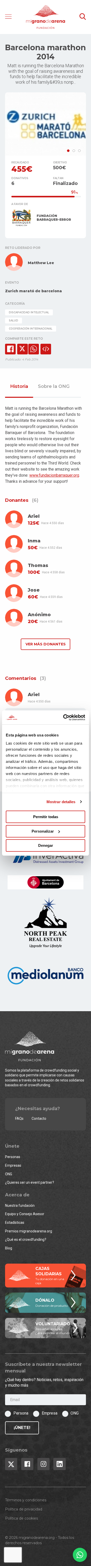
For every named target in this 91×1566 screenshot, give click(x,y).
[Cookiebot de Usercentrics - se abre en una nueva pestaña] (64, 717)
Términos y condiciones (25, 1500)
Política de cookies (21, 1518)
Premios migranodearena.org (28, 1231)
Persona (20, 1413)
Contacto (39, 1118)
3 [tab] (79, 150)
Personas (12, 1157)
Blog (8, 1248)
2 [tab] (74, 150)
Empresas (13, 1165)
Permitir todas (45, 817)
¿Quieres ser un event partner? (29, 1182)
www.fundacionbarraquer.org (54, 475)
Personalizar (43, 831)
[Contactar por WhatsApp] (80, 1555)
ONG (8, 1174)
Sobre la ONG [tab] (54, 386)
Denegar (45, 845)
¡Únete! (22, 1427)
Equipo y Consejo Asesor (24, 1214)
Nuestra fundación (20, 1205)
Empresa (49, 1413)
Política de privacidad (23, 1509)
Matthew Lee (41, 263)
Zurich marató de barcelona (33, 291)
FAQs (19, 1118)
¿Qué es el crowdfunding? (25, 1239)
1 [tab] (68, 150)
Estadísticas (14, 1222)
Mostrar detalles (61, 802)
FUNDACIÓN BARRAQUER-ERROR (54, 218)
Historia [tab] (19, 386)
